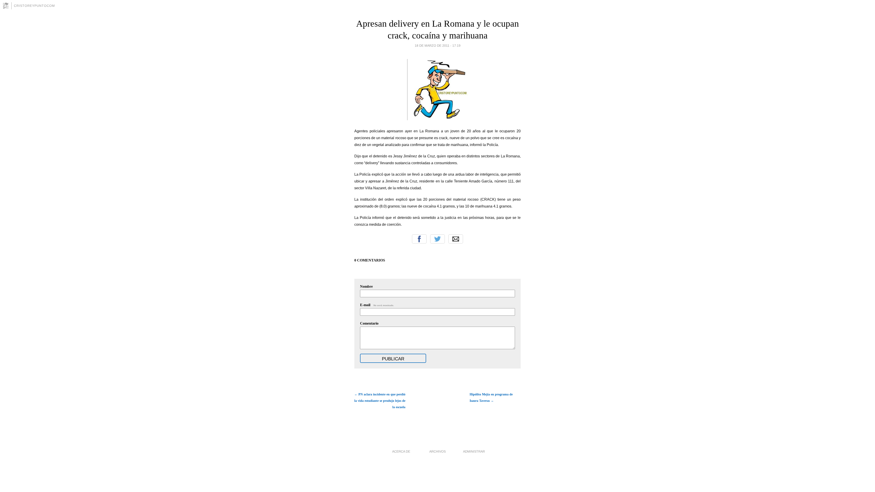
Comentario (369, 323)
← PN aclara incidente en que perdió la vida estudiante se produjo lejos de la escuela (379, 401)
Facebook (419, 238)
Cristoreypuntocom (34, 6)
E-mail (377, 305)
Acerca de (401, 451)
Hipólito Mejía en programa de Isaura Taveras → (491, 397)
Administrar (474, 451)
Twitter (437, 238)
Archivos (437, 451)
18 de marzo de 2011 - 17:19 (438, 45)
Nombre (366, 286)
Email (455, 238)
